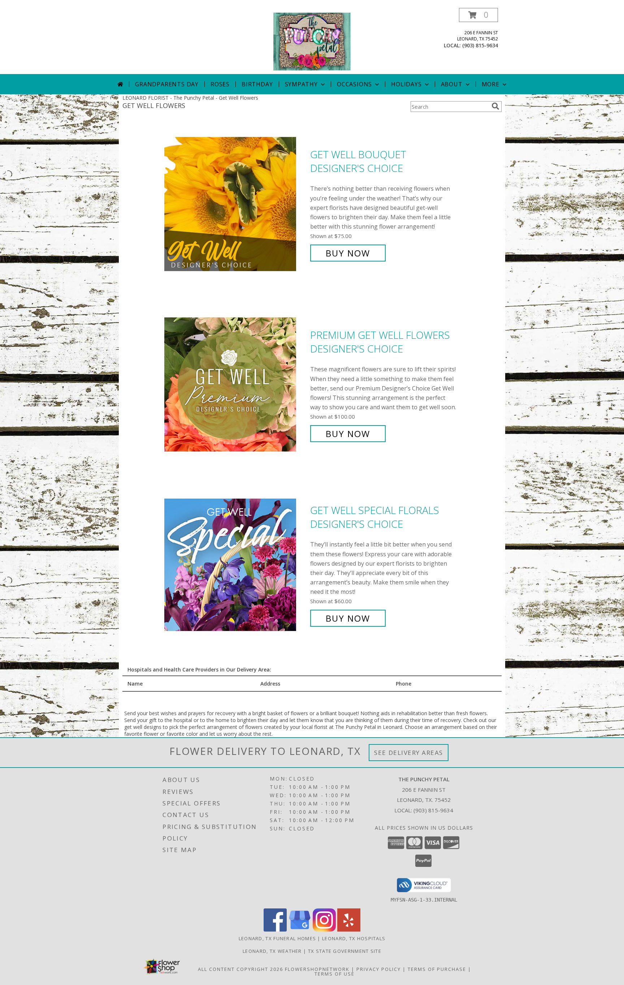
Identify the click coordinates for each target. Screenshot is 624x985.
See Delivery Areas (408, 752)
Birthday (257, 84)
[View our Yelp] (348, 929)
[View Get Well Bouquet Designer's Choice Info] (235, 203)
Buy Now (348, 253)
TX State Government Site (344, 951)
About (452, 84)
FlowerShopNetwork (317, 969)
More (490, 84)
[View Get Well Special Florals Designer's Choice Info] (235, 564)
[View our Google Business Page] (299, 929)
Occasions (354, 84)
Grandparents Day (167, 84)
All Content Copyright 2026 (240, 969)
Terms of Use (335, 974)
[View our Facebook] (275, 929)
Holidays (406, 84)
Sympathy (301, 84)
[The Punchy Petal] (312, 41)
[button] (478, 15)
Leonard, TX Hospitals (353, 938)
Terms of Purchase (437, 969)
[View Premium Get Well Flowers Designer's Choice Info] (235, 384)
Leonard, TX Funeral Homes (277, 938)
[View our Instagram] (324, 929)
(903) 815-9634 (480, 45)
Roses (220, 84)
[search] (495, 106)
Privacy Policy (378, 969)
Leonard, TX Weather (272, 951)
